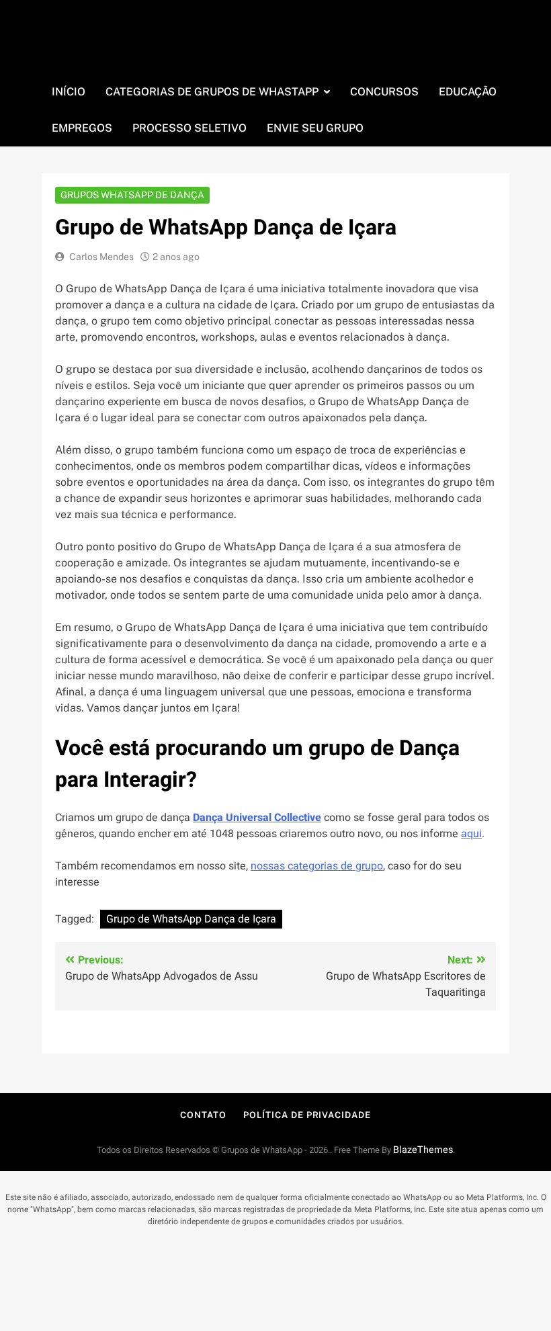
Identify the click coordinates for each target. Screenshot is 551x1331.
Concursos (384, 91)
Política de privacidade (307, 1115)
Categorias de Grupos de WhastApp (212, 91)
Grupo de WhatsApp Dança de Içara (191, 919)
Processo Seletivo (189, 128)
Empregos (82, 128)
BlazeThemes (423, 1150)
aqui (471, 834)
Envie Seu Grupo (315, 128)
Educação (468, 91)
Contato (203, 1115)
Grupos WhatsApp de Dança (132, 194)
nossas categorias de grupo (317, 866)
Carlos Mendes (101, 256)
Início (68, 91)
